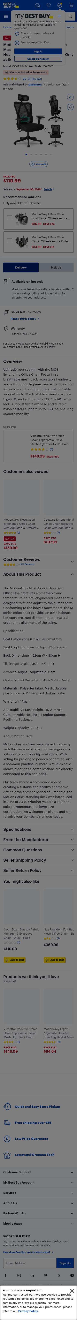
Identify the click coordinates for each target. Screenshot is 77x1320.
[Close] (72, 1290)
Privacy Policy (28, 1311)
